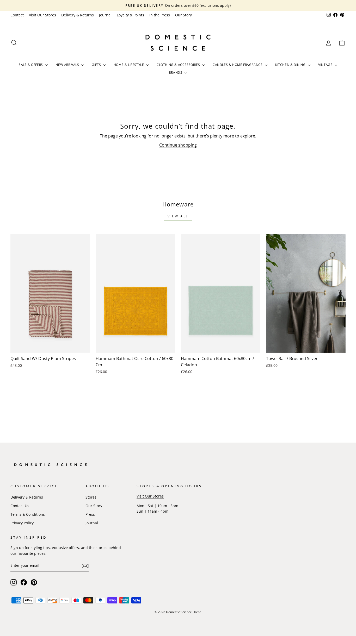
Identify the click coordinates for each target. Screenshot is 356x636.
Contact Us (19, 505)
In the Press (159, 14)
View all (178, 216)
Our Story (183, 14)
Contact (17, 14)
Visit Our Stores (42, 14)
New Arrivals (68, 64)
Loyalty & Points (130, 14)
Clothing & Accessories (179, 64)
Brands (176, 72)
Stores (90, 497)
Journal (105, 14)
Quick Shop (50, 346)
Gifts (97, 64)
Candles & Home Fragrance (238, 64)
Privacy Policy (22, 522)
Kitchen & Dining (290, 64)
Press (90, 514)
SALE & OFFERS (31, 64)
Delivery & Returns (77, 14)
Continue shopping (178, 145)
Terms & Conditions (27, 514)
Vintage (325, 64)
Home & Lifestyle (129, 64)
